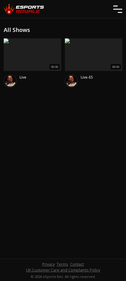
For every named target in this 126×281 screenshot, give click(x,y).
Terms (62, 264)
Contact (77, 264)
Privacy (48, 264)
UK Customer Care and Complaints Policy (63, 270)
